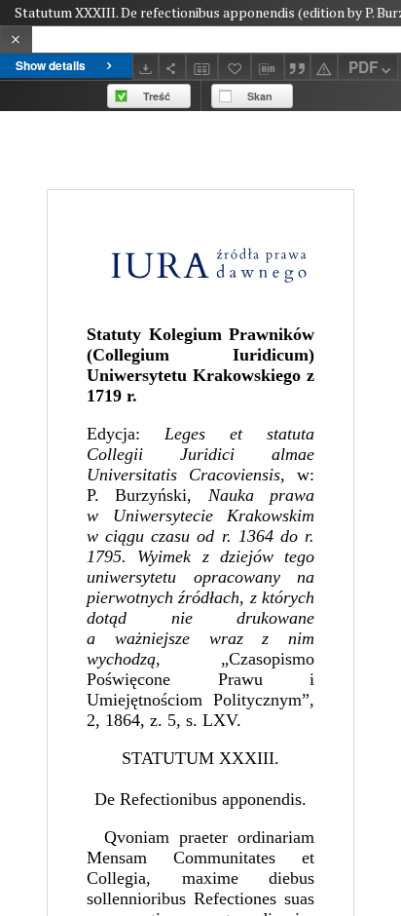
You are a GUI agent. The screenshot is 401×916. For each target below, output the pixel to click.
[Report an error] (324, 67)
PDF (363, 67)
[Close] (16, 39)
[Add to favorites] (234, 67)
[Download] (146, 67)
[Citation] (297, 67)
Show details (51, 65)
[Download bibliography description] (267, 67)
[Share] (172, 67)
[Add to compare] (202, 67)
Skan (260, 96)
